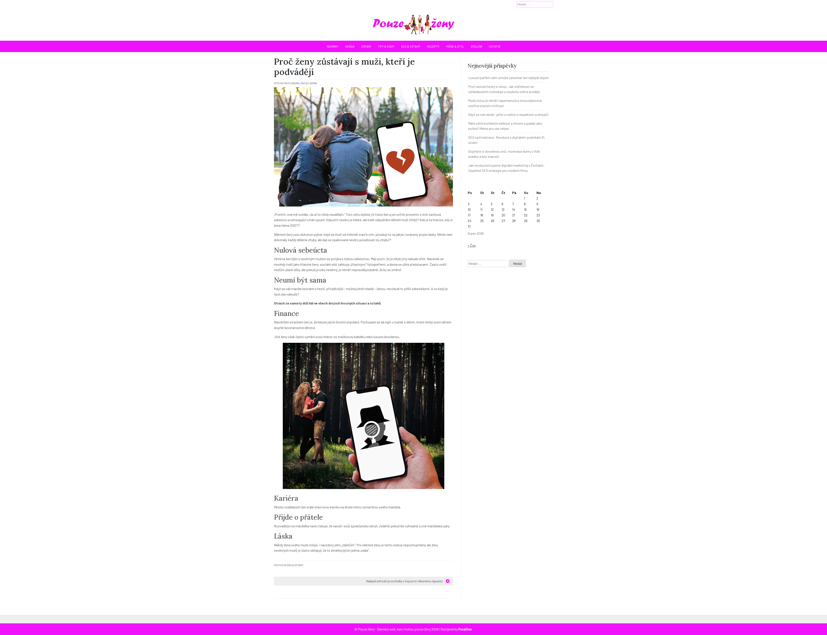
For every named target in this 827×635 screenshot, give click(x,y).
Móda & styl (455, 46)
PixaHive (465, 629)
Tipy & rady (386, 46)
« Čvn (472, 245)
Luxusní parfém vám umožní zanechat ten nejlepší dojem (508, 78)
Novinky (332, 46)
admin (313, 83)
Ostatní (494, 46)
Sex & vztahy (410, 46)
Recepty (433, 46)
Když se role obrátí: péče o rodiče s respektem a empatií (508, 114)
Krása (349, 46)
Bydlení (476, 46)
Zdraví (366, 46)
